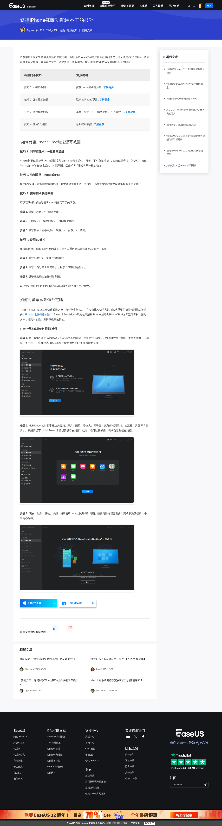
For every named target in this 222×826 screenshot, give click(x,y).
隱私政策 (129, 766)
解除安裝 (129, 754)
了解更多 (135, 823)
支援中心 (89, 736)
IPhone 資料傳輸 (55, 766)
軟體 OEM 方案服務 (95, 793)
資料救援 (89, 5)
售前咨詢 (89, 754)
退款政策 (129, 760)
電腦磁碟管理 (53, 748)
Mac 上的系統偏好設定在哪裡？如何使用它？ (117, 680)
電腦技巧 (72, 30)
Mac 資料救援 (53, 742)
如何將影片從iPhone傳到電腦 (181, 165)
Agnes (30, 30)
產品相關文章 (56, 730)
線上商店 (89, 775)
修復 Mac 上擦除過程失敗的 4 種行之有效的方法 (47, 659)
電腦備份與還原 (54, 754)
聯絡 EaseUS (92, 760)
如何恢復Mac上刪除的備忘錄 (181, 124)
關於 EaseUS (20, 736)
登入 (209, 6)
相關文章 (87, 30)
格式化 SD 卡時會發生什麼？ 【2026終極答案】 (118, 659)
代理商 (16, 748)
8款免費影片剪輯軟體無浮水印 (181, 98)
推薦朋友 (18, 778)
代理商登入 (19, 754)
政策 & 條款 (131, 778)
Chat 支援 (90, 748)
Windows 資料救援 (55, 736)
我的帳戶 (18, 772)
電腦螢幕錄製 (53, 760)
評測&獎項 (18, 742)
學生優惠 (18, 766)
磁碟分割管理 (107, 5)
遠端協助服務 (92, 787)
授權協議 (129, 772)
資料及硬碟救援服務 (95, 781)
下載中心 (89, 742)
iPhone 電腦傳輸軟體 (37, 314)
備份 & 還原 (127, 5)
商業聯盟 (18, 760)
